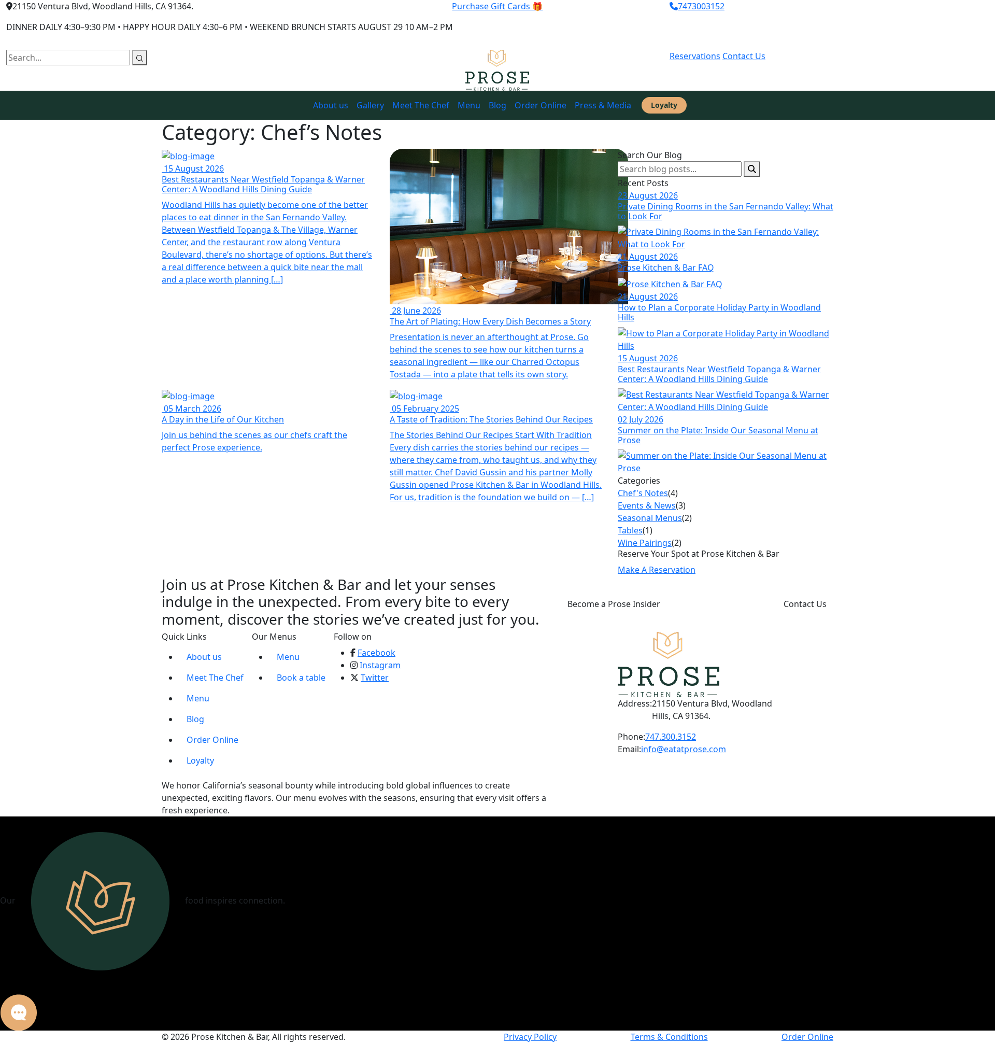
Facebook (376, 652)
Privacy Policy (530, 1036)
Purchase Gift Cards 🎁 (497, 6)
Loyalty (664, 105)
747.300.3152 (670, 736)
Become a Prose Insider (613, 604)
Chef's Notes (643, 493)
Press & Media (603, 105)
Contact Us (743, 56)
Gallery (370, 105)
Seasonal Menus (650, 518)
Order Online (540, 105)
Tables (630, 530)
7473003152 (701, 6)
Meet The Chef (420, 105)
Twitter (375, 677)
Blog (497, 105)
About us (330, 105)
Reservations (695, 56)
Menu (469, 105)
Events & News (647, 505)
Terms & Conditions (669, 1036)
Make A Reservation (656, 569)
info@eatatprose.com (683, 749)
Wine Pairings (645, 542)
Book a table (301, 677)
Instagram (380, 665)
